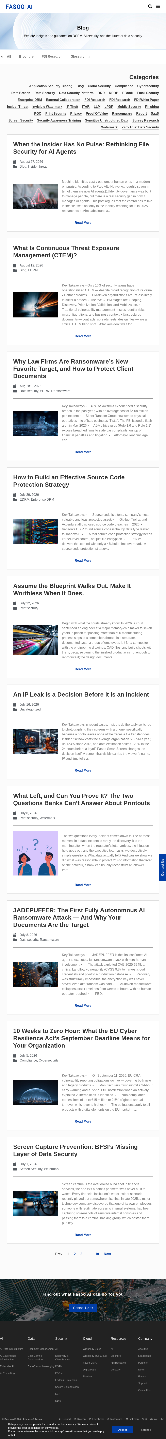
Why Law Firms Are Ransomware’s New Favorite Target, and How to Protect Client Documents (73, 368)
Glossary (77, 56)
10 (97, 1254)
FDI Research (52, 56)
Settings (146, 1429)
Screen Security (31, 1169)
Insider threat (37, 166)
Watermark (47, 818)
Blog (23, 166)
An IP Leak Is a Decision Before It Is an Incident (81, 694)
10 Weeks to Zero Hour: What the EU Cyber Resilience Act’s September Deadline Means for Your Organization (81, 1038)
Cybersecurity (49, 1060)
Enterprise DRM (42, 499)
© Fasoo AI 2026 (11, 1419)
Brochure (26, 56)
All (9, 56)
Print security (29, 608)
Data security (29, 391)
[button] (161, 6)
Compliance (28, 1060)
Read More (83, 222)
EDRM (33, 270)
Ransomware (60, 391)
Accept (122, 1429)
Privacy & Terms (32, 1419)
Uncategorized (30, 709)
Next (107, 1254)
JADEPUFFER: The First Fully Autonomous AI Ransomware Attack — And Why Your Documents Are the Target (79, 917)
